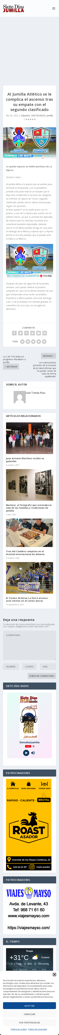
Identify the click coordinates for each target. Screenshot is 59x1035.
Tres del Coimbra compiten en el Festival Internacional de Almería (25, 553)
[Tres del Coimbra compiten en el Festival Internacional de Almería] (29, 533)
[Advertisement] (29, 48)
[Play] (26, 753)
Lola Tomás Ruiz (36, 392)
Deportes (25, 115)
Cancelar (29, 1014)
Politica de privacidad (37, 1029)
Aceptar (29, 1005)
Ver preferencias (29, 1022)
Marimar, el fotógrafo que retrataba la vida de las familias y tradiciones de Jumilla (29, 508)
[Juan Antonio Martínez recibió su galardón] (29, 438)
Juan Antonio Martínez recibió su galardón (25, 460)
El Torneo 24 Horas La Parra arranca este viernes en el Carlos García (27, 599)
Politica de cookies (19, 1029)
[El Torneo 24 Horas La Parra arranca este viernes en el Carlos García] (29, 578)
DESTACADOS (38, 115)
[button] (54, 974)
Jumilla (50, 115)
